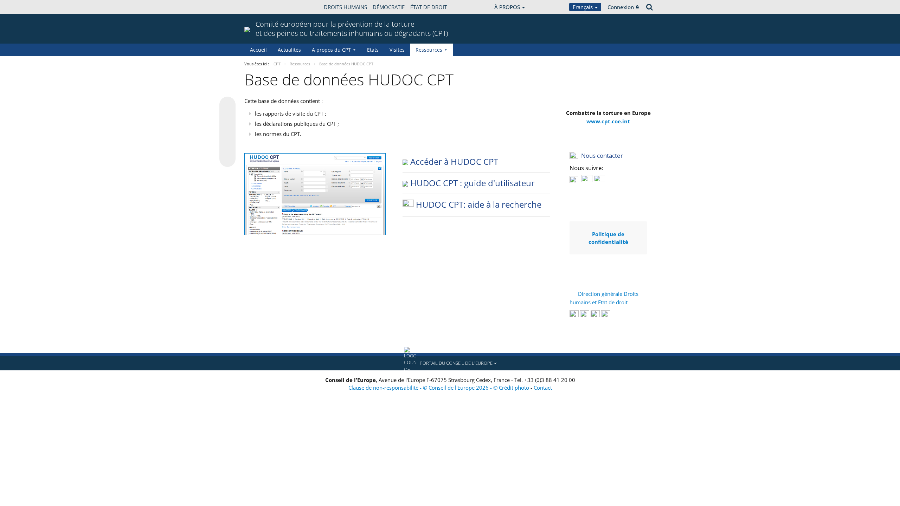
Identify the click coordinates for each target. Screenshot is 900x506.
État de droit (428, 7)
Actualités (289, 49)
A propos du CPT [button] (331, 49)
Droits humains (345, 7)
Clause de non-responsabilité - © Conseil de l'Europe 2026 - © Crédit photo (439, 387)
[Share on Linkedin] (227, 145)
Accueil (258, 49)
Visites (397, 49)
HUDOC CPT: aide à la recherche (478, 204)
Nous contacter (602, 155)
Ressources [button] (429, 49)
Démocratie (389, 7)
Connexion (621, 7)
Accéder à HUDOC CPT (454, 161)
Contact (543, 387)
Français (583, 7)
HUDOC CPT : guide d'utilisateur (472, 183)
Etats (373, 49)
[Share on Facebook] (227, 132)
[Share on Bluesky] (227, 105)
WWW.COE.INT (261, 7)
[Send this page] (227, 159)
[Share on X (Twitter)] (227, 118)
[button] (450, 363)
